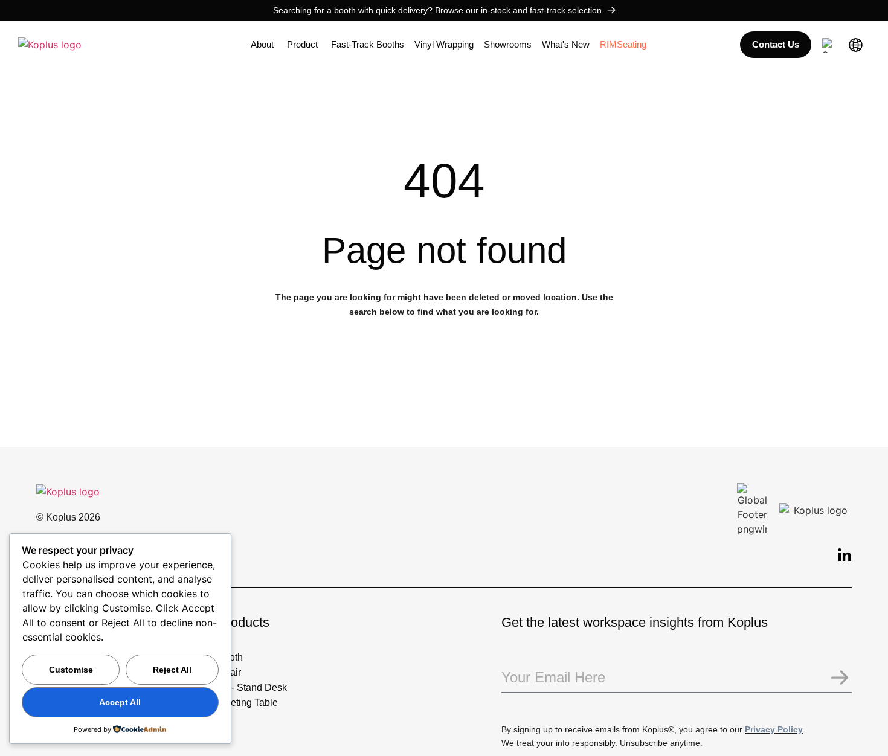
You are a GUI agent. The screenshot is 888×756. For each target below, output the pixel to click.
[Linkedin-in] (844, 555)
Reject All (172, 669)
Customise (71, 669)
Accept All (120, 702)
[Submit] (840, 678)
